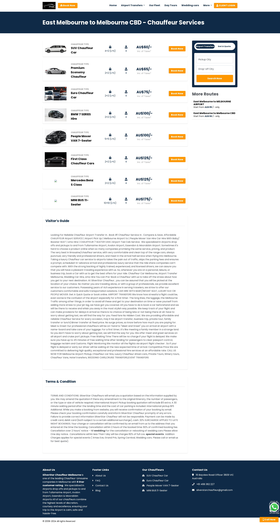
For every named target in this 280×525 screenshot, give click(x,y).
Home (113, 5)
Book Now (69, 5)
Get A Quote (224, 46)
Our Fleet (154, 5)
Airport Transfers (205, 46)
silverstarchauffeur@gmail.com (214, 490)
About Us (100, 475)
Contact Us (101, 485)
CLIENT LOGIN (226, 5)
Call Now (269, 519)
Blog (97, 490)
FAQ (97, 480)
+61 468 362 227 (205, 484)
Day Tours (170, 5)
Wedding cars (190, 5)
